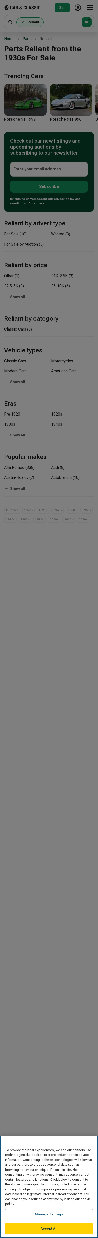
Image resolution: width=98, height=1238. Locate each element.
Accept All (49, 1228)
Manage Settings (49, 1214)
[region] (49, 1187)
